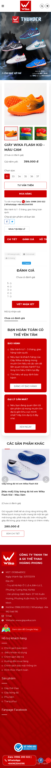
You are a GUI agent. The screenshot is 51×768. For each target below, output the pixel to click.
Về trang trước (13, 254)
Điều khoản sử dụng (15, 652)
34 (19, 176)
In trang (11, 258)
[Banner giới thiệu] (25, 46)
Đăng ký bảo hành (25, 386)
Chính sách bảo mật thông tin (20, 665)
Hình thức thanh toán (16, 670)
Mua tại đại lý (17, 229)
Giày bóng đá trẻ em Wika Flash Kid (20, 483)
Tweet (27, 263)
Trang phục (10, 701)
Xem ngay (25, 427)
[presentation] (5, 479)
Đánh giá (28, 239)
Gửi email (30, 254)
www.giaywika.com (26, 620)
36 (31, 176)
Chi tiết (12, 239)
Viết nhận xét (25, 304)
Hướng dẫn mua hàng (16, 661)
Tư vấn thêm (25, 185)
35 (25, 176)
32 (7, 176)
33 (13, 176)
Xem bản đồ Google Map (25, 629)
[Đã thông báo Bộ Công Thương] (25, 747)
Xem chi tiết (13, 533)
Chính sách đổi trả (14, 657)
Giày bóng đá (11, 692)
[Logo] (25, 6)
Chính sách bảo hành (15, 648)
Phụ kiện (9, 697)
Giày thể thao (11, 688)
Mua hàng (25, 193)
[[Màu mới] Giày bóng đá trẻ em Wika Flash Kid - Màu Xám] (25, 465)
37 (37, 176)
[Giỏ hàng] (47, 6)
